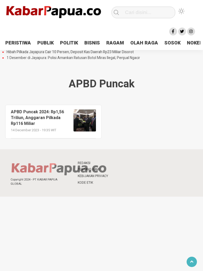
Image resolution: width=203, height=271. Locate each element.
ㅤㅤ (117, 163)
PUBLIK (45, 43)
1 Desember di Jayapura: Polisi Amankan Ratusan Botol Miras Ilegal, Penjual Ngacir (73, 58)
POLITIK (69, 43)
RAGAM (115, 43)
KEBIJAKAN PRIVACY (93, 176)
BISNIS (92, 43)
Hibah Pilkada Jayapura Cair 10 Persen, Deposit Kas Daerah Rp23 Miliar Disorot (70, 52)
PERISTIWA (18, 43)
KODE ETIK (85, 182)
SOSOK (172, 43)
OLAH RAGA (144, 43)
